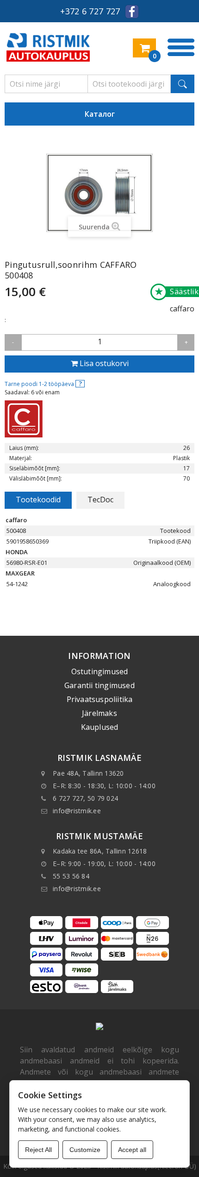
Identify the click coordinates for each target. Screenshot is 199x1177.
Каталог (100, 114)
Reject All (38, 1149)
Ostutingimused (99, 671)
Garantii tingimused (99, 685)
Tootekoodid (38, 499)
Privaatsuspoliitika (100, 699)
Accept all (132, 1149)
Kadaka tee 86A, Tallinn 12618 (100, 851)
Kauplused (99, 727)
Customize (84, 1149)
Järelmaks (99, 713)
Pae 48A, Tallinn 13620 (88, 773)
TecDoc (100, 499)
